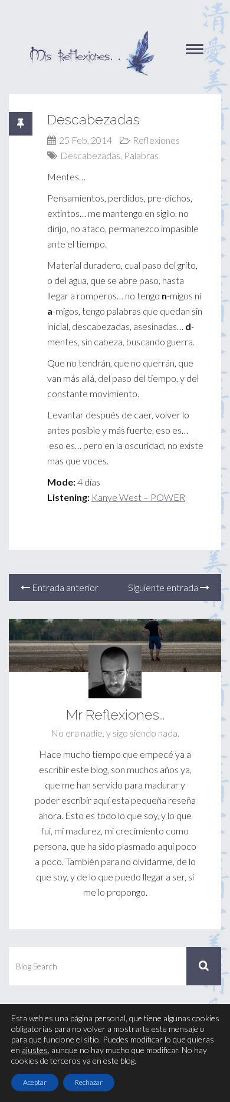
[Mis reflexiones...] (91, 35)
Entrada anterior (64, 587)
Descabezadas (93, 119)
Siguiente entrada (164, 587)
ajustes (35, 1050)
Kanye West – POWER (138, 497)
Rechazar (89, 1082)
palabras (141, 155)
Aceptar (35, 1082)
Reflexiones (156, 140)
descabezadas (90, 155)
